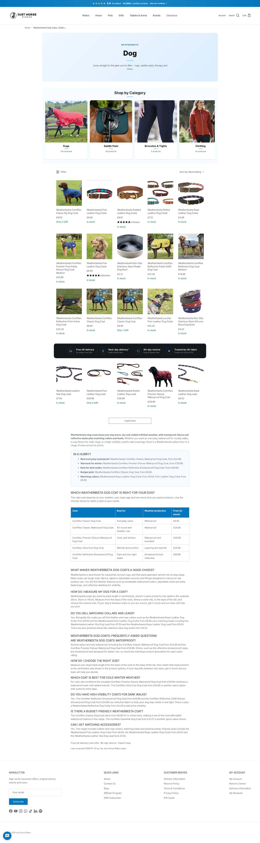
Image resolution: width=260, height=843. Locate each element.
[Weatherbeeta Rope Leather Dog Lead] (191, 374)
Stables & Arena (138, 15)
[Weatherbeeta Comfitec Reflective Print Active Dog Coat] (69, 301)
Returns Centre (237, 783)
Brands (156, 15)
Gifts (121, 15)
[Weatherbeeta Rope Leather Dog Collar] (191, 193)
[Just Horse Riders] (23, 15)
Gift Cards (169, 797)
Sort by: (190, 171)
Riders (85, 15)
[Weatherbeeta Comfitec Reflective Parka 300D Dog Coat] (160, 246)
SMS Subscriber (112, 797)
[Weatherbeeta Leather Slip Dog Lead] (69, 374)
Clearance (171, 15)
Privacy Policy (171, 793)
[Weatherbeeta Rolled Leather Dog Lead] (130, 374)
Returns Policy (171, 783)
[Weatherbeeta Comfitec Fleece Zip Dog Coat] (69, 193)
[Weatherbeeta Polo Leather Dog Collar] (99, 193)
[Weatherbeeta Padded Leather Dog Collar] (130, 193)
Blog (106, 788)
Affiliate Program (113, 793)
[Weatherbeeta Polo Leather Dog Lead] (99, 374)
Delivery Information (174, 778)
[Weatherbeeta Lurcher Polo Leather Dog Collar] (160, 301)
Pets (110, 15)
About (107, 778)
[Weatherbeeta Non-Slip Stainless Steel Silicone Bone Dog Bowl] (191, 301)
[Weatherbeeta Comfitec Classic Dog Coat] (99, 301)
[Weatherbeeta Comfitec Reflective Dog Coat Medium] (191, 246)
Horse (98, 15)
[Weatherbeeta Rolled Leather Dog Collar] (160, 193)
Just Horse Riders (23, 832)
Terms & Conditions (174, 788)
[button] (128, 222)
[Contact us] (7, 836)
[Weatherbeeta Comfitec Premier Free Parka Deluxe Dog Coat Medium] (69, 246)
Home (27, 27)
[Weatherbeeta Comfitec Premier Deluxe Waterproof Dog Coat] (160, 374)
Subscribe (18, 801)
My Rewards (235, 793)
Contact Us (110, 783)
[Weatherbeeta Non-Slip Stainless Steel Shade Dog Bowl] (130, 246)
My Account (235, 778)
